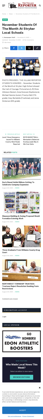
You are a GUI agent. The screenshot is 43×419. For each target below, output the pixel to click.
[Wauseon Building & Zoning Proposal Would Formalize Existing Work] (21, 202)
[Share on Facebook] (14, 48)
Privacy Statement (28, 416)
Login (4, 317)
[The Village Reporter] (22, 5)
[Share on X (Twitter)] (21, 48)
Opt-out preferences (14, 416)
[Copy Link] (37, 48)
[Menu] (3, 5)
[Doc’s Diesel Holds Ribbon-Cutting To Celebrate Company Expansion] (21, 168)
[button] (40, 388)
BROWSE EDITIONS (21, 377)
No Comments (29, 40)
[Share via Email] (29, 48)
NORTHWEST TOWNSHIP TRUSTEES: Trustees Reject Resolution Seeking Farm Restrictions (20, 286)
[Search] (39, 5)
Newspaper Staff (9, 37)
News (5, 19)
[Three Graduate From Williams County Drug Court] (21, 236)
